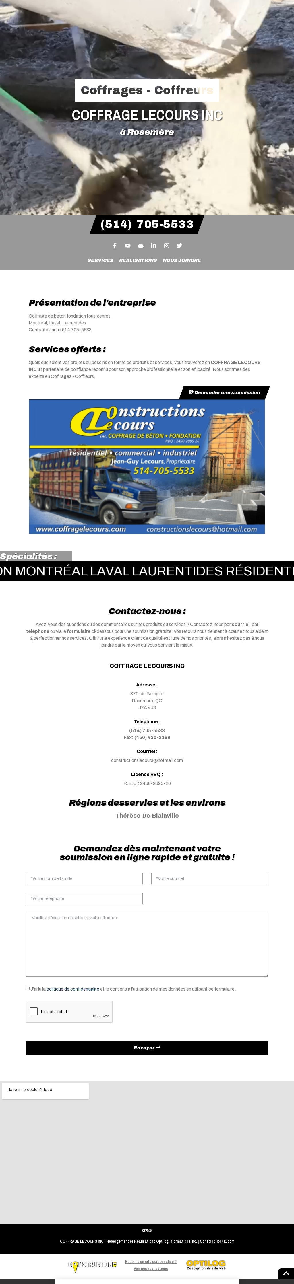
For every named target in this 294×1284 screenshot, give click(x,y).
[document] (147, 1281)
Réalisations (138, 260)
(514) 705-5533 (147, 730)
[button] (147, 1281)
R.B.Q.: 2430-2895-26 (147, 783)
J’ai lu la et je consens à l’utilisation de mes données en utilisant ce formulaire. (133, 989)
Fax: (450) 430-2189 (147, 737)
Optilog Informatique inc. (176, 1241)
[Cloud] (140, 245)
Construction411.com (217, 1241)
